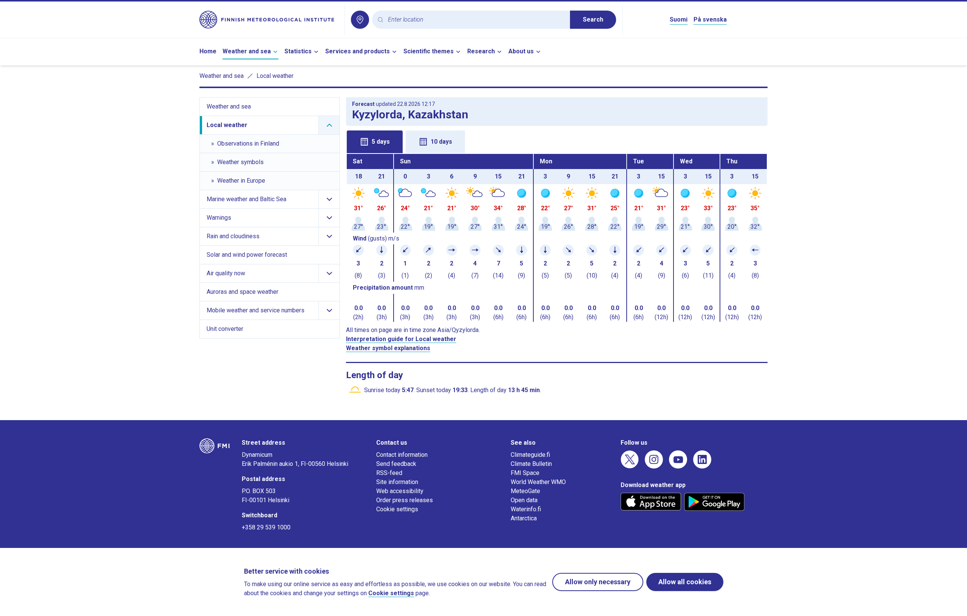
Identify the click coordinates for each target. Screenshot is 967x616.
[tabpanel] (557, 238)
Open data (524, 500)
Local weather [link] (274, 75)
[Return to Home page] (268, 20)
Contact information (402, 454)
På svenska (710, 19)
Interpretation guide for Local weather (401, 339)
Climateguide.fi (530, 454)
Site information (397, 482)
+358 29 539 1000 (266, 527)
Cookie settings (397, 509)
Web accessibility (399, 491)
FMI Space (525, 472)
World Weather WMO (538, 482)
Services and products (357, 51)
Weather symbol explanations (388, 348)
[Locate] (360, 20)
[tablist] (557, 141)
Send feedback (396, 463)
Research (481, 51)
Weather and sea (246, 51)
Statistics (298, 51)
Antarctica (524, 518)
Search (593, 19)
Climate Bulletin (531, 463)
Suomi (678, 19)
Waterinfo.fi (526, 509)
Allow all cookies (684, 582)
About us (521, 51)
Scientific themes (428, 51)
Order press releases (404, 500)
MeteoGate (525, 491)
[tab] (375, 141)
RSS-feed (389, 472)
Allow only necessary (597, 582)
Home (207, 51)
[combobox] (475, 20)
